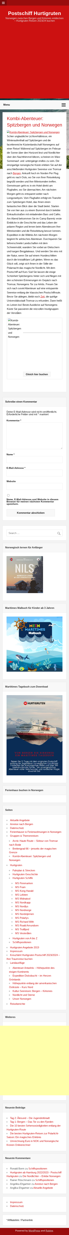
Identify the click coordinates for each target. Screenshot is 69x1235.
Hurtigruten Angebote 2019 (24, 947)
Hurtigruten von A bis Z (25, 938)
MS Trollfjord (22, 929)
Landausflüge (17, 962)
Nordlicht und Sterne (24, 994)
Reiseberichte (17, 1003)
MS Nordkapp (22, 902)
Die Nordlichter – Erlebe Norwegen (41, 1176)
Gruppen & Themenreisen (24, 835)
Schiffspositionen (22, 942)
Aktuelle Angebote (20, 820)
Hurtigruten (16, 865)
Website (11, 481)
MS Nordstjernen (24, 914)
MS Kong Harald (24, 890)
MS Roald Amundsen (27, 925)
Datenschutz (17, 828)
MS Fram (20, 887)
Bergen (17, 173)
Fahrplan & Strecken (24, 870)
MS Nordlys (21, 906)
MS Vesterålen (23, 933)
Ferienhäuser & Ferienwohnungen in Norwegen (35, 831)
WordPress (34, 1230)
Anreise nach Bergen (21, 824)
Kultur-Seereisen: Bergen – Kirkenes (32, 991)
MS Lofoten (21, 894)
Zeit (43, 296)
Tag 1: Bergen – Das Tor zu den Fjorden (31, 1121)
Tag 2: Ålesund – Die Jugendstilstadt (30, 1118)
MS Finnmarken (24, 883)
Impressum (16, 951)
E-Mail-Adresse (16, 468)
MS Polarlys (22, 917)
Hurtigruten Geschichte (25, 874)
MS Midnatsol (22, 898)
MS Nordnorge (23, 910)
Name (10, 454)
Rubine (49, 1230)
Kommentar (14, 420)
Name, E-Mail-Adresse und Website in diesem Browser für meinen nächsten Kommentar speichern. (32, 501)
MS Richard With (24, 921)
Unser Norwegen (22, 998)
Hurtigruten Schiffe (23, 878)
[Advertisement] (34, 63)
